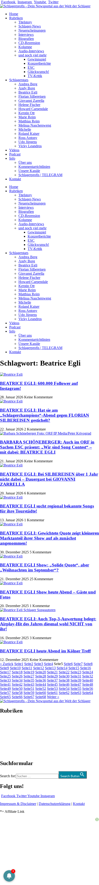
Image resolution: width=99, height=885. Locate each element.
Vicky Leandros (30, 146)
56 (87, 689)
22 (64, 672)
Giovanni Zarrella (31, 101)
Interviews (26, 34)
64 (87, 693)
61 (52, 693)
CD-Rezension (29, 43)
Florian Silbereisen (32, 96)
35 (28, 680)
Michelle (24, 129)
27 (28, 676)
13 (50, 668)
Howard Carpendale (33, 109)
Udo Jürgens (27, 142)
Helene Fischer (29, 105)
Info (12, 158)
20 (40, 672)
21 (52, 672)
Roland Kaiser (28, 134)
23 (75, 672)
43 (28, 684)
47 (75, 684)
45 (52, 684)
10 (15, 668)
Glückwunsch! (38, 72)
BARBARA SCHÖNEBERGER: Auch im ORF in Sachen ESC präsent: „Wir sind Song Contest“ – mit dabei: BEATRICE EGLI (47, 447)
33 (5, 680)
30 (64, 676)
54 (64, 689)
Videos (14, 150)
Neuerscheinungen (32, 30)
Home (13, 14)
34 (17, 680)
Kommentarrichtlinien (34, 167)
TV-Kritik (35, 76)
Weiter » (53, 697)
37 (52, 680)
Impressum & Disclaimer (18, 804)
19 (28, 672)
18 (17, 672)
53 (52, 689)
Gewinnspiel (37, 59)
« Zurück (6, 664)
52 (40, 689)
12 (38, 668)
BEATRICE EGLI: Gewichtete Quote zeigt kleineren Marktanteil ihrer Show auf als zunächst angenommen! (49, 538)
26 (17, 676)
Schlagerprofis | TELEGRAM (40, 175)
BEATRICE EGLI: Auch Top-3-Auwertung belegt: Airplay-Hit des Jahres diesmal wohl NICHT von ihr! (48, 623)
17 (5, 672)
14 (62, 668)
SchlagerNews (10, 725)
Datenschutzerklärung (54, 804)
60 (40, 693)
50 (17, 689)
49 (5, 689)
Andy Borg (26, 88)
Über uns (25, 162)
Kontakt (15, 179)
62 (64, 693)
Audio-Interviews (31, 51)
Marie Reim (27, 117)
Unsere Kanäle (29, 171)
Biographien (9, 737)
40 (87, 680)
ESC (31, 67)
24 (87, 672)
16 (85, 668)
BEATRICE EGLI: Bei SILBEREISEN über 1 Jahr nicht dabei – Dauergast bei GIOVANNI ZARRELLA (49, 479)
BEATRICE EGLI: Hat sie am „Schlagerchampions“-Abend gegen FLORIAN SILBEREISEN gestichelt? (44, 415)
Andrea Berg (27, 84)
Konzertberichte (39, 63)
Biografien (26, 39)
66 (17, 697)
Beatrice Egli (27, 92)
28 (40, 676)
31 (75, 676)
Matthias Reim (29, 121)
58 (17, 693)
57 (5, 693)
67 (28, 697)
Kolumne (25, 47)
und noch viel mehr (32, 55)
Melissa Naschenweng (34, 125)
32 (87, 676)
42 (17, 684)
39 (75, 680)
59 (28, 693)
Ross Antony (27, 138)
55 (75, 689)
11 (27, 668)
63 (75, 693)
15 (73, 668)
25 (5, 676)
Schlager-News (29, 26)
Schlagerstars (18, 80)
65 (5, 697)
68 (40, 697)
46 (64, 684)
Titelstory (25, 22)
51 (28, 689)
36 (40, 680)
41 (5, 684)
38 (64, 680)
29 (52, 676)
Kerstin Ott (26, 113)
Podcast (14, 154)
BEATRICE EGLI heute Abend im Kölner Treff (45, 651)
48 (87, 684)
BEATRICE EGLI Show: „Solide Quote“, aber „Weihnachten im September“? (44, 567)
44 (40, 684)
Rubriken (16, 18)
